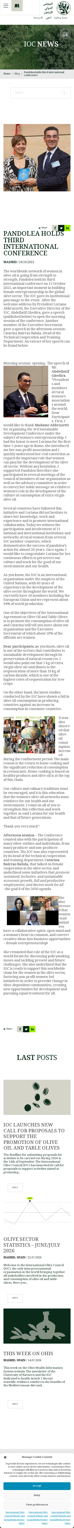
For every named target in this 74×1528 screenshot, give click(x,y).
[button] (5, 1457)
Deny (37, 1495)
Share (44, 228)
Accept (37, 1486)
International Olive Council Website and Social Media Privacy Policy (60, 1518)
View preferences (37, 1505)
